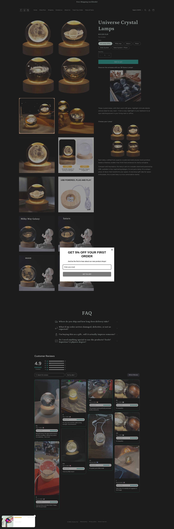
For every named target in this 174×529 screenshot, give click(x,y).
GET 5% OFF (87, 274)
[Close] (112, 250)
